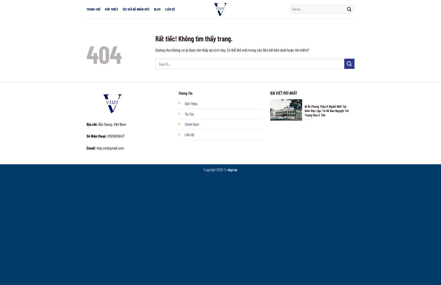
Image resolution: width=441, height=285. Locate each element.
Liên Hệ (170, 9)
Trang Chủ (93, 9)
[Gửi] (349, 9)
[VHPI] (220, 9)
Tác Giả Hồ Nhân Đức (136, 9)
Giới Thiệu (111, 9)
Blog (157, 9)
